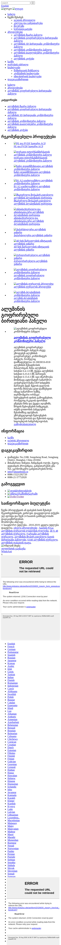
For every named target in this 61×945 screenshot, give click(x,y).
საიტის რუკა (46, 528)
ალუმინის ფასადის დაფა (16, 542)
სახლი (11, 14)
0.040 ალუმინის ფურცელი (42, 539)
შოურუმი (19, 26)
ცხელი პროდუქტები (25, 528)
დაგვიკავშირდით (18, 79)
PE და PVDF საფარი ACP (28, 146)
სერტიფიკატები (23, 29)
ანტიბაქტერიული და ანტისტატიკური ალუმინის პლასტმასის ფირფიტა (29, 221)
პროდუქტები (15, 32)
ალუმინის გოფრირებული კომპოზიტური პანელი (32, 339)
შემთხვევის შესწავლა (26, 70)
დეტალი (31, 424)
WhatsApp (6, 551)
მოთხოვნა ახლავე (12, 522)
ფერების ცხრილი (18, 64)
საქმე (11, 61)
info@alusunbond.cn (18, 471)
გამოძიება (20, 424)
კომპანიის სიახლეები (26, 73)
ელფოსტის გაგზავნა (13, 548)
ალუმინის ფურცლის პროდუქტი (32, 286)
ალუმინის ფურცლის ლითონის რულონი (25, 531)
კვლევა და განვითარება (28, 23)
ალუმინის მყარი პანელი (28, 35)
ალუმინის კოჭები (24, 58)
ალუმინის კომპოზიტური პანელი (33, 49)
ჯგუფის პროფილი (24, 20)
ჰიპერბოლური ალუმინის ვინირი (33, 235)
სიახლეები (14, 67)
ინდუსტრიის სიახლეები (27, 76)
